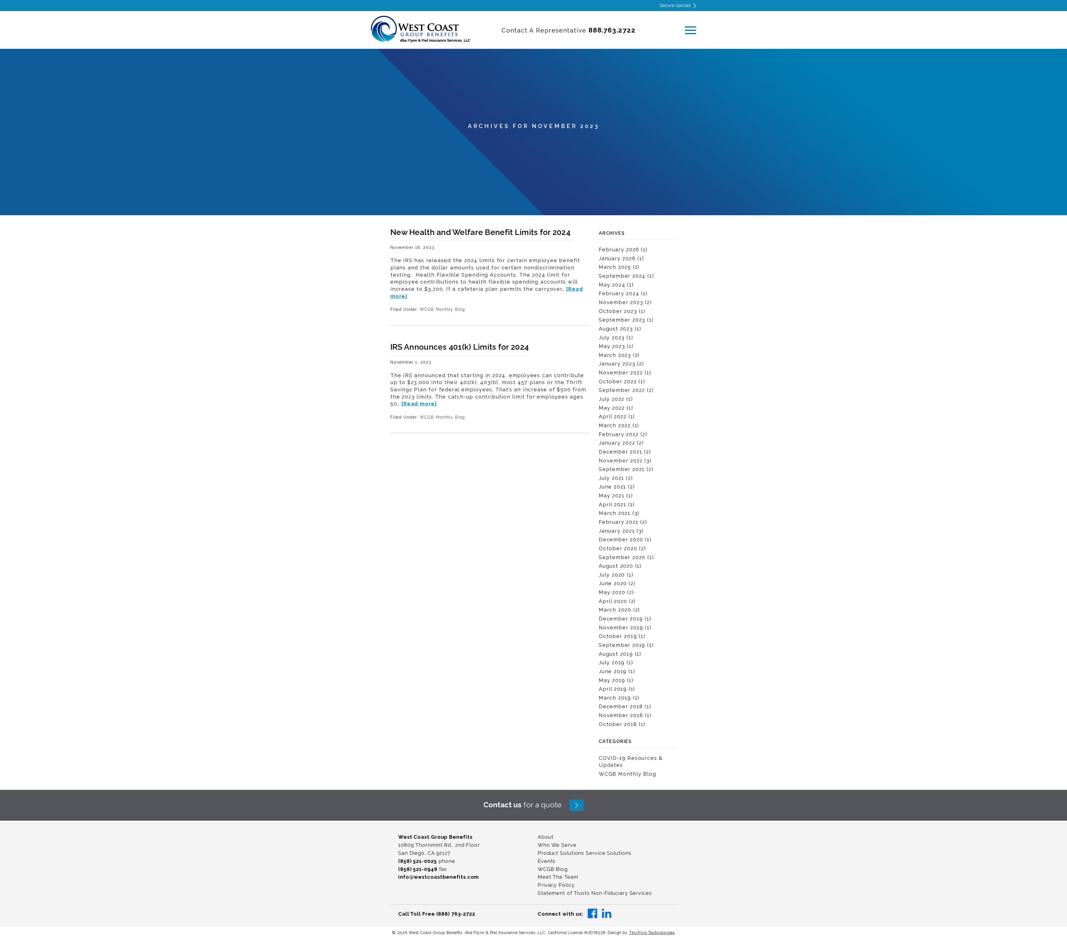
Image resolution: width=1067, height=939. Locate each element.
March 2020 (615, 610)
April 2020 (613, 601)
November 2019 (621, 627)
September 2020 (622, 557)
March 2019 (615, 698)
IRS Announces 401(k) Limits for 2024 (459, 347)
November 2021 (620, 461)
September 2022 (622, 390)
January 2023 (617, 364)
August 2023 (616, 329)
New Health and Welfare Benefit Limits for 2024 (480, 232)
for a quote (522, 805)
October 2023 (618, 311)
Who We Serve (557, 845)
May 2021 (611, 496)
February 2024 (619, 293)
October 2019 (618, 636)
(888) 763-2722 (455, 914)
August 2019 (616, 654)
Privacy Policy (556, 885)
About (546, 837)
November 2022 (621, 372)
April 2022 (613, 416)
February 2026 (619, 249)
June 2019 (613, 671)
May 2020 (612, 592)
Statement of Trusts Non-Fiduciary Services (595, 893)
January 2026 (617, 258)
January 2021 (617, 531)
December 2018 (621, 706)
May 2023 (612, 346)
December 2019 (621, 619)
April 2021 (612, 504)
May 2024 (612, 285)
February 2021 (618, 522)
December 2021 (620, 452)
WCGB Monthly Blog (442, 309)
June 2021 (612, 487)
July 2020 (612, 575)
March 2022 (615, 425)
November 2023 (621, 302)
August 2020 (616, 566)
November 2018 (621, 715)
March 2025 (615, 267)
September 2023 (622, 320)
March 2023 (615, 355)
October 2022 (618, 381)
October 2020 (618, 548)
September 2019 (622, 645)
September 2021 (622, 469)
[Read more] (419, 404)
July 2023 (612, 337)
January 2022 (617, 443)
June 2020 (613, 583)
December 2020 (621, 539)
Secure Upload (675, 5)
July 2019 (612, 662)
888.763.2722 (612, 30)
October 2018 (618, 724)
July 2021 (611, 478)
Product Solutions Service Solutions (584, 853)
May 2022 (612, 408)
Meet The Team (558, 877)
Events (546, 861)
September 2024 (622, 276)
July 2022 (611, 399)
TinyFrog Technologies (652, 932)
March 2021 (614, 513)
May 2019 (612, 680)
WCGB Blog (553, 869)
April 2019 (613, 689)
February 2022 (619, 434)
